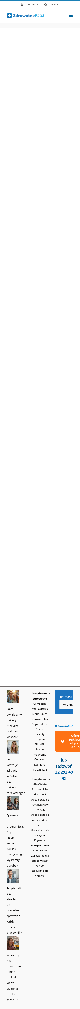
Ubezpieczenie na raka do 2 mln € (40, 820)
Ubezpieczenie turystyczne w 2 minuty (40, 805)
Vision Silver (18, 529)
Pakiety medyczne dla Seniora (39, 871)
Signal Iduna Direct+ (26, 173)
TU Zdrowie (17, 255)
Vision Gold (17, 436)
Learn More (18, 102)
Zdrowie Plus (19, 85)
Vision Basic (18, 616)
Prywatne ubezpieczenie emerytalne (40, 845)
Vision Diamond (22, 342)
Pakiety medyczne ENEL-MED (40, 739)
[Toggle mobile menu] (71, 15)
